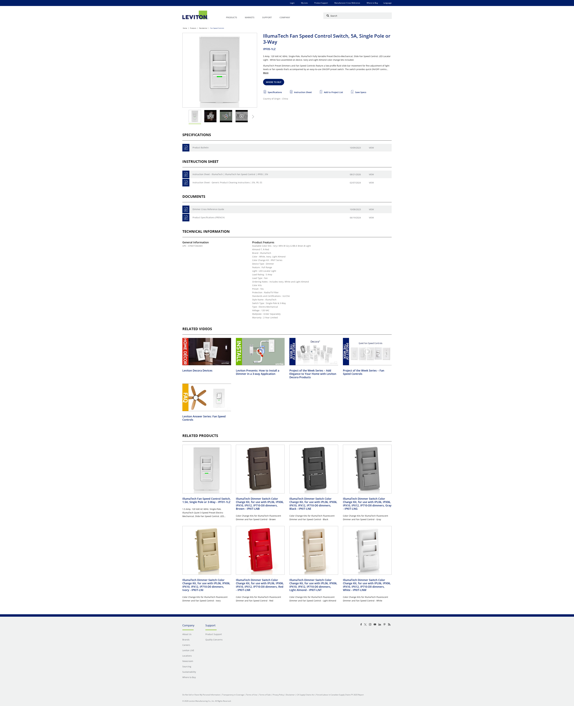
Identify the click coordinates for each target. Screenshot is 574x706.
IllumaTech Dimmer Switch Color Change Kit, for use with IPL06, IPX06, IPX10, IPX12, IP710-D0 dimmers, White (367, 585)
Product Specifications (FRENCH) (209, 217)
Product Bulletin (201, 147)
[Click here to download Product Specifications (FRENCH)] (185, 217)
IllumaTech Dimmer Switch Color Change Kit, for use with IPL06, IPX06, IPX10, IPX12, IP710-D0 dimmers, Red (260, 585)
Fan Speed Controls (217, 28)
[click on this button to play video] (210, 116)
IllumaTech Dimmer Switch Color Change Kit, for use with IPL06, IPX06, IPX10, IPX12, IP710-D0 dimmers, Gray (367, 504)
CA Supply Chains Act (305, 694)
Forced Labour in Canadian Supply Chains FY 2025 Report (340, 694)
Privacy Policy (278, 694)
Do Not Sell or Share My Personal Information (201, 694)
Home (185, 28)
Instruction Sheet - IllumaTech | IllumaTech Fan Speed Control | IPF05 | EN (230, 174)
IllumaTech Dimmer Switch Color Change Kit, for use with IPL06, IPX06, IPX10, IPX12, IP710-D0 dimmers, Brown (260, 504)
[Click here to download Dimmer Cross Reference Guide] (185, 209)
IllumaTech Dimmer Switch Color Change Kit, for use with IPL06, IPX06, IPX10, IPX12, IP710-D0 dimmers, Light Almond (313, 585)
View (371, 147)
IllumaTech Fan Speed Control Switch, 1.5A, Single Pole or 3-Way (206, 500)
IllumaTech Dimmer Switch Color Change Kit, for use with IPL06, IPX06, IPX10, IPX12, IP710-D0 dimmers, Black (313, 504)
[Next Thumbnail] (252, 116)
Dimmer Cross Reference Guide (208, 209)
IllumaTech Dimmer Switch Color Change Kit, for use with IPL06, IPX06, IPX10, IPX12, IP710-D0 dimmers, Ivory (206, 585)
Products (193, 28)
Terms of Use (251, 694)
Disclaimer (290, 694)
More (265, 72)
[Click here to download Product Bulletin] (185, 147)
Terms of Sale (265, 694)
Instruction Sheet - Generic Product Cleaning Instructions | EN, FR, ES (227, 182)
